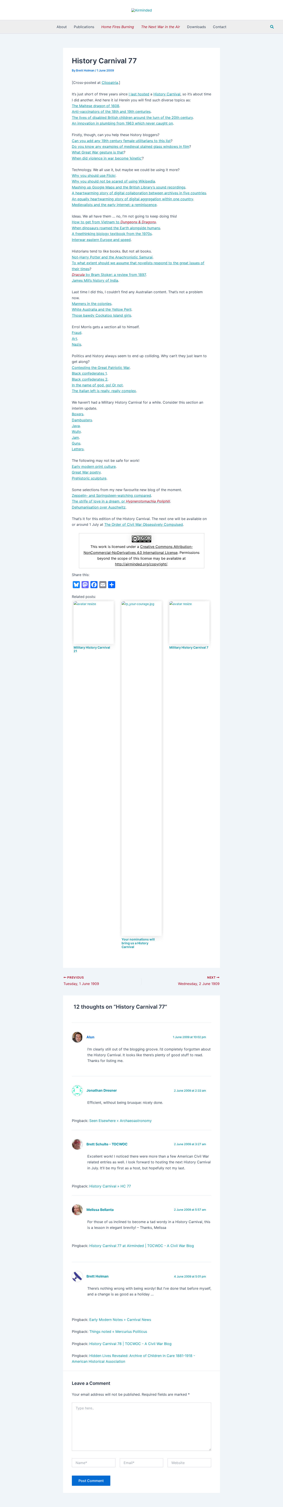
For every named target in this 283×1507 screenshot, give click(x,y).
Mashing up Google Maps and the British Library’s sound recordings (128, 187)
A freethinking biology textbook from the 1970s (112, 233)
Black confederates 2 (89, 379)
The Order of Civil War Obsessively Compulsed (143, 524)
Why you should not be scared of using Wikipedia (113, 181)
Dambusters (82, 420)
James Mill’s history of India (95, 280)
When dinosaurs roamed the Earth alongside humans (116, 228)
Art (74, 338)
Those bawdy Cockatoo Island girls (101, 315)
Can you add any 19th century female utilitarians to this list (121, 141)
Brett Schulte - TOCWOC (107, 1144)
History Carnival (166, 94)
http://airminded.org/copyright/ (141, 564)
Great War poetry (86, 472)
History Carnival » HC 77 (110, 1186)
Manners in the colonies (91, 303)
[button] (272, 27)
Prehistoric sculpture (89, 478)
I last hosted (139, 94)
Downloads (196, 27)
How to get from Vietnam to (114, 222)
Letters (78, 449)
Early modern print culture (94, 466)
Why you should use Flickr (93, 175)
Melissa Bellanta (100, 1210)
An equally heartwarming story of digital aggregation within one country (132, 199)
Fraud (76, 332)
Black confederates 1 (89, 373)
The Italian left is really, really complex (104, 391)
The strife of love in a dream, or (121, 501)
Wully (76, 431)
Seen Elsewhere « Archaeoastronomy (120, 1120)
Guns (76, 443)
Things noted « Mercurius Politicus (118, 1331)
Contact (219, 27)
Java (76, 426)
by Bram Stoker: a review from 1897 (109, 274)
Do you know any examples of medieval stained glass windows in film (130, 146)
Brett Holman (97, 1276)
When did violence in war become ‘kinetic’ (107, 158)
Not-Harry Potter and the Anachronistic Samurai (112, 257)
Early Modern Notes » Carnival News (120, 1319)
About (62, 27)
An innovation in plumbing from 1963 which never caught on (122, 123)
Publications (84, 27)
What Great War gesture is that (98, 152)
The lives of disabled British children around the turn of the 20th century (132, 117)
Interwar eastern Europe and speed (101, 239)
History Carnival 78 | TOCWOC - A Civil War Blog (130, 1343)
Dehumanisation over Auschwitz (99, 507)
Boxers (77, 414)
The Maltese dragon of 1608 (95, 106)
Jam (75, 437)
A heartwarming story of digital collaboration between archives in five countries (139, 193)
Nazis (76, 344)
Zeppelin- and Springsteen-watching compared (111, 495)
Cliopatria (110, 82)
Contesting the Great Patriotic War (101, 367)
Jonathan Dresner (101, 1090)
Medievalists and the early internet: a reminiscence (114, 204)
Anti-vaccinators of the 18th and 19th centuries (111, 111)
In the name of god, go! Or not (97, 385)
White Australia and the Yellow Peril (101, 309)
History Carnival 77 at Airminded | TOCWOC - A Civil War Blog (141, 1245)
